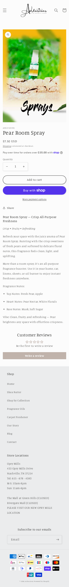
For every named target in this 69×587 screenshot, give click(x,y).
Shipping (7, 146)
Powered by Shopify (41, 581)
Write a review (34, 355)
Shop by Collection (18, 400)
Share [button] (10, 207)
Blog (9, 433)
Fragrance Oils (16, 408)
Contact (11, 441)
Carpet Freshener (17, 417)
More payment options (34, 199)
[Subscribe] (58, 539)
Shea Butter (14, 392)
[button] (5, 10)
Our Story (13, 425)
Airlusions (29, 581)
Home (11, 383)
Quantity (8, 159)
